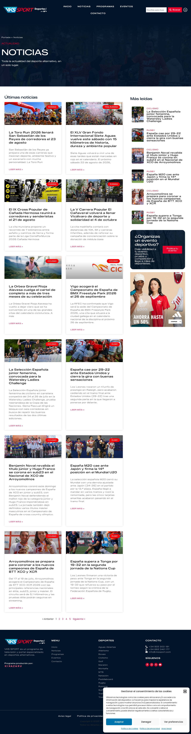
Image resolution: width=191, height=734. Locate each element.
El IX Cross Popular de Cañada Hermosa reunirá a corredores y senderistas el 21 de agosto (32, 214)
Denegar (146, 721)
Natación (103, 676)
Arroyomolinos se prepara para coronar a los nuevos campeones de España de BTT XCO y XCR (31, 566)
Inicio (67, 6)
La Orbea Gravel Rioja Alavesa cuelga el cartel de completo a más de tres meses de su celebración (32, 291)
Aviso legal (166, 728)
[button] (185, 691)
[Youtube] (160, 664)
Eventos (126, 6)
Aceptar (119, 721)
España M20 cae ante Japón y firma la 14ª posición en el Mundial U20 (93, 469)
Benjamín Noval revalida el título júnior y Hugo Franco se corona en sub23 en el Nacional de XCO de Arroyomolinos (32, 472)
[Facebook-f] (147, 664)
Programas (105, 6)
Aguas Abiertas (107, 647)
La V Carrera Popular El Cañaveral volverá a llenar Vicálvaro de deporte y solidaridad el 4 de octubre (93, 214)
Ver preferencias (173, 721)
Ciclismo (152, 108)
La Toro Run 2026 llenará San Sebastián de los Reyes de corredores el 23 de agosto (32, 137)
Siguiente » (79, 619)
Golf (100, 661)
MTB (101, 672)
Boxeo (102, 654)
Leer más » (16, 169)
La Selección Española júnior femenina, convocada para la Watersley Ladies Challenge (28, 376)
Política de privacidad (150, 728)
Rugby (151, 130)
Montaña (103, 668)
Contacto (98, 13)
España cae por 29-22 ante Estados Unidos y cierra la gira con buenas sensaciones (91, 374)
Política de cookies (129, 728)
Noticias (84, 6)
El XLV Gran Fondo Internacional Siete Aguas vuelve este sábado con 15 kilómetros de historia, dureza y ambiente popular (93, 139)
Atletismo (103, 650)
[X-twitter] (156, 664)
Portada (6, 37)
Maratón (103, 665)
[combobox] (156, 9)
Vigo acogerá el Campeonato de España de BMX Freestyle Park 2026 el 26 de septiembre (94, 291)
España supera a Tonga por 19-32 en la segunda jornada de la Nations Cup (94, 565)
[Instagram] (151, 664)
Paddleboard (105, 679)
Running (103, 686)
